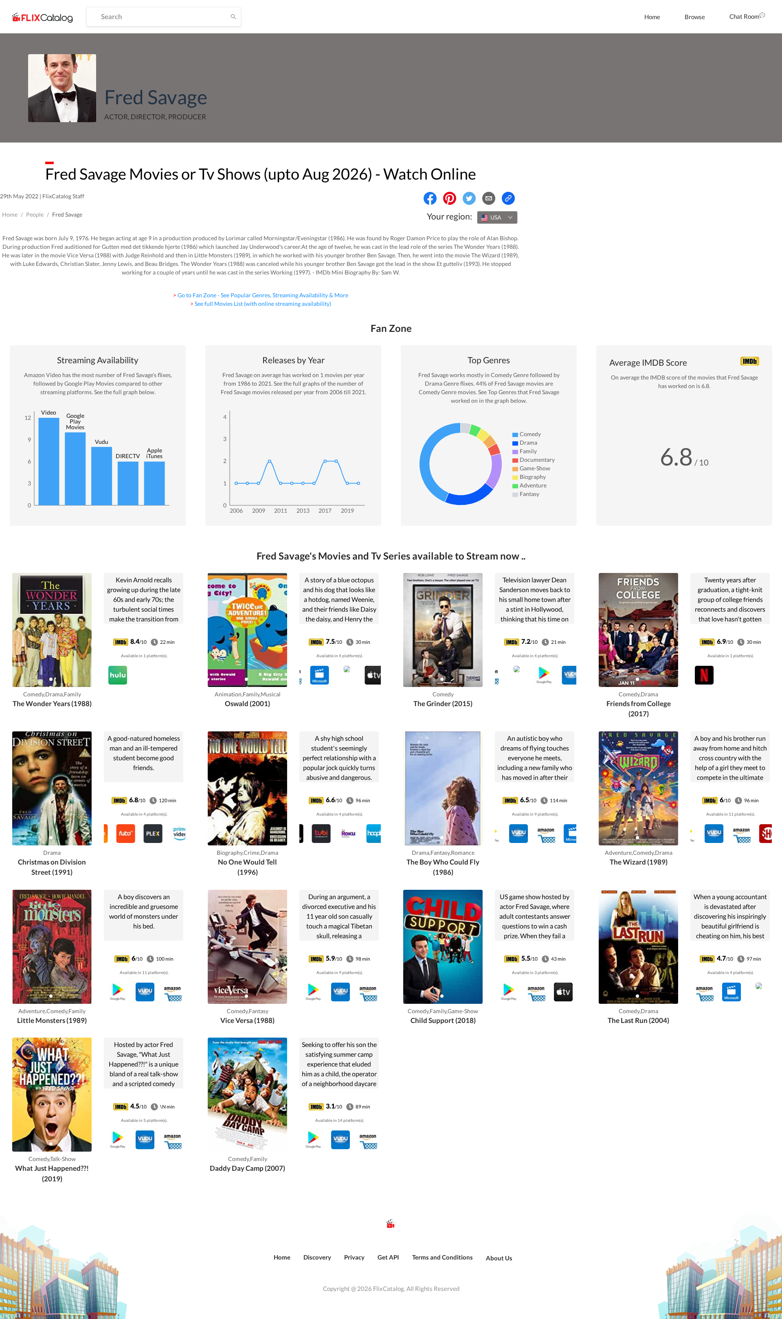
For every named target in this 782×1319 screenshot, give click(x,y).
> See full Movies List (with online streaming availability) (260, 303)
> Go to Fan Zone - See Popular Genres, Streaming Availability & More (260, 295)
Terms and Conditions (442, 1257)
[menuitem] (652, 16)
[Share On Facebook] (430, 198)
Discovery (317, 1257)
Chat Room (744, 16)
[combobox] (497, 217)
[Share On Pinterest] (449, 198)
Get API (388, 1257)
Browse (695, 16)
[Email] (488, 198)
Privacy (354, 1257)
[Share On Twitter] (469, 198)
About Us (499, 1258)
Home (652, 16)
